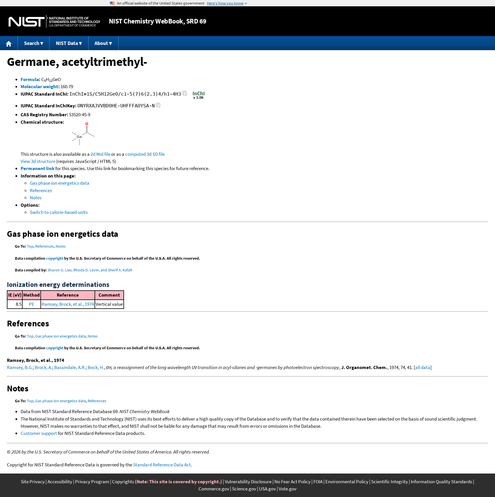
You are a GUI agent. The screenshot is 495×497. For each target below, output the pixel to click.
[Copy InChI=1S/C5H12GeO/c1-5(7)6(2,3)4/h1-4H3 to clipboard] (184, 94)
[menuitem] (9, 43)
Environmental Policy (346, 481)
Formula (30, 79)
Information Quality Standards (441, 481)
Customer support (39, 433)
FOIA (318, 481)
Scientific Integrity (389, 481)
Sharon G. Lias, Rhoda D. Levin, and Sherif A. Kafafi (90, 270)
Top (30, 246)
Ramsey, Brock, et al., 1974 (68, 304)
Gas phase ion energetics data (59, 183)
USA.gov (267, 489)
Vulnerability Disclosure (248, 481)
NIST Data (67, 43)
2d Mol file (100, 154)
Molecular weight (39, 86)
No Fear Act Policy (292, 481)
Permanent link (37, 168)
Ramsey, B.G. (20, 367)
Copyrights (123, 481)
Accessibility (60, 481)
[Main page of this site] (9, 43)
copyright (54, 258)
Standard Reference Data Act (162, 465)
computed (135, 154)
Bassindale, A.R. (70, 367)
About (101, 43)
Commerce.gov (214, 489)
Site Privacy (33, 481)
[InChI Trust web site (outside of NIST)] (199, 98)
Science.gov (244, 489)
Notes (36, 197)
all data (422, 367)
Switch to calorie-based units (59, 212)
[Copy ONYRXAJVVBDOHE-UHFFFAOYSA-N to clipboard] (158, 106)
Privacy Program (92, 481)
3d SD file (156, 154)
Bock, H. (96, 367)
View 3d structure (38, 161)
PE (31, 304)
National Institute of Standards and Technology (54, 21)
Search (31, 43)
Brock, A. (43, 367)
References (41, 190)
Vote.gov (287, 489)
